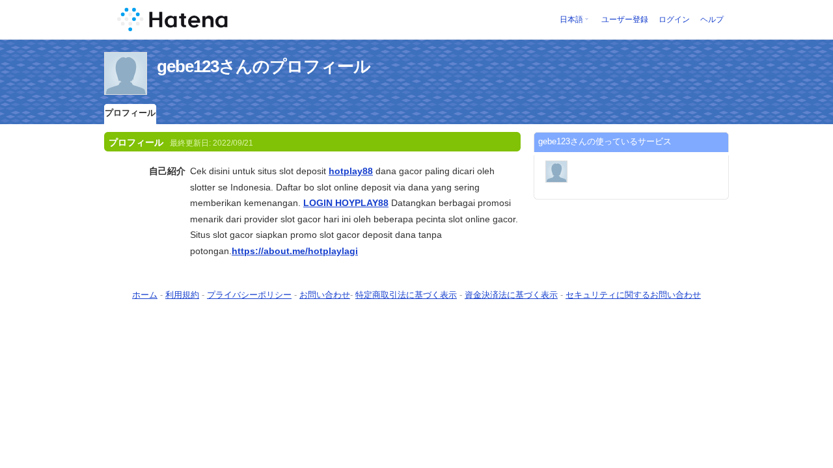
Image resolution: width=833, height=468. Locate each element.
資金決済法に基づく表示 (511, 295)
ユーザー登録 (624, 19)
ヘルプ (712, 19)
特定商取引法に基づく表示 (406, 295)
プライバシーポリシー (249, 295)
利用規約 (182, 295)
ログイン (674, 19)
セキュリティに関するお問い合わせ (633, 295)
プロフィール (130, 113)
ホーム (144, 295)
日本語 (571, 19)
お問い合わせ (324, 295)
